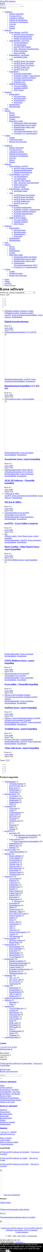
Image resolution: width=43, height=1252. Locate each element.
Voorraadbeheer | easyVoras (19, 41)
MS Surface (13, 817)
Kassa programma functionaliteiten (24, 315)
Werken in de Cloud (7, 1102)
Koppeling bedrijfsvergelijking (25, 78)
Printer (7, 986)
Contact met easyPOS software (12, 1228)
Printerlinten (13, 1025)
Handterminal (14, 802)
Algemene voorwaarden (14, 1230)
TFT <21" (13, 977)
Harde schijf (13, 815)
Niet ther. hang (14, 864)
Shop (6, 109)
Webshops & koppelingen (9, 1098)
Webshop (12, 848)
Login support (5, 1140)
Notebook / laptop (15, 911)
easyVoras (13, 833)
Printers (3, 1120)
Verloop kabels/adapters (17, 932)
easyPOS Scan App (21, 69)
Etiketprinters (14, 885)
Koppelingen (14, 72)
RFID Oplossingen (21, 51)
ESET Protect (19, 90)
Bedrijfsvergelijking (16, 961)
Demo (2, 1085)
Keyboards (13, 903)
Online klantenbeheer (17, 852)
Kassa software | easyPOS (18, 32)
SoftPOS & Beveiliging (17, 84)
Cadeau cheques (15, 967)
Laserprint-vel (14, 862)
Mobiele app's (14, 845)
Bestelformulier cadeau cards (24, 127)
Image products (14, 891)
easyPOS (8, 315)
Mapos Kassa (14, 942)
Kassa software (14, 839)
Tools (11, 926)
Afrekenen (19, 1242)
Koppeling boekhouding (22, 74)
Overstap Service (15, 16)
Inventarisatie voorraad (26, 837)
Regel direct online (16, 121)
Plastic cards (13, 1023)
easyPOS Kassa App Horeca (24, 65)
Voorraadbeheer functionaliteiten (25, 835)
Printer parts (13, 996)
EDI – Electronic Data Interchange (26, 49)
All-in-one (17, 901)
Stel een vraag (5, 1069)
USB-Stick (13, 930)
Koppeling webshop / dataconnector (27, 76)
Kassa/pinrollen (14, 1015)
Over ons (12, 24)
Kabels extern (14, 893)
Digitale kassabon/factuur (23, 39)
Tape (11, 1029)
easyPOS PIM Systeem (22, 47)
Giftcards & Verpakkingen (18, 22)
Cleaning (12, 1010)
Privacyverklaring (30, 1230)
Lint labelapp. (14, 1017)
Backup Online (5, 1096)
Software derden (15, 916)
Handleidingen (14, 117)
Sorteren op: (4, 292)
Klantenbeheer (17, 317)
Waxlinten (13, 1035)
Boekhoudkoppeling (12, 453)
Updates (12, 119)
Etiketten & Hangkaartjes (18, 20)
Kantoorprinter (14, 990)
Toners (11, 1033)
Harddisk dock (14, 887)
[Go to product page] (24, 312)
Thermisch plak (14, 874)
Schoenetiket (13, 870)
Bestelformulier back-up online (25, 125)
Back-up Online (19, 53)
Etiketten (8, 854)
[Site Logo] (7, 1)
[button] (2, 3)
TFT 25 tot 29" (14, 982)
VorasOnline (13, 792)
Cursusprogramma (6, 1144)
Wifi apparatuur (14, 936)
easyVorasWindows (21, 43)
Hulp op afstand (6, 1138)
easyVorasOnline (20, 45)
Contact (7, 135)
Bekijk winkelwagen (7, 1242)
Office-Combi (14, 994)
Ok (7, 1251)
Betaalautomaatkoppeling (23, 36)
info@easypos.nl (6, 1049)
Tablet (11, 827)
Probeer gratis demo (16, 14)
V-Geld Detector (15, 957)
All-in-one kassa (20, 96)
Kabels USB (13, 895)
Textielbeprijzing (15, 1031)
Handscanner (14, 800)
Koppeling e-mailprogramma (19, 969)
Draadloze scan (14, 798)
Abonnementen (10, 782)
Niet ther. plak (14, 866)
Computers (8, 806)
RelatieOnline (14, 790)
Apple (11, 810)
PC (10, 823)
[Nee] (10, 1251)
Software (8, 30)
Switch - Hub (14, 922)
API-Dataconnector (16, 784)
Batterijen (12, 881)
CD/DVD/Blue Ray (16, 1008)
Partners (12, 28)
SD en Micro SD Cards (17, 914)
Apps (11, 59)
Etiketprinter (13, 988)
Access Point (14, 878)
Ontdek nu (8, 12)
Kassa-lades (18, 102)
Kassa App (13, 788)
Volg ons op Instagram (12, 1195)
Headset (12, 889)
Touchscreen (13, 984)
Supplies (8, 1006)
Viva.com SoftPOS (21, 86)
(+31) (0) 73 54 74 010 (8, 1047)
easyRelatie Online (20, 57)
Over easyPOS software (33, 1228)
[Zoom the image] (21, 1203)
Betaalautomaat (14, 107)
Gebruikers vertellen (16, 18)
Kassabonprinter (15, 992)
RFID (11, 804)
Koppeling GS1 (19, 82)
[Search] (23, 6)
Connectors (13, 883)
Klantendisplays (19, 100)
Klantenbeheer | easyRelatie (19, 55)
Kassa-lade (13, 897)
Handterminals (14, 105)
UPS (11, 928)
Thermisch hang (15, 872)
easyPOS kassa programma (23, 34)
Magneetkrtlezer (15, 955)
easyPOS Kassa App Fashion (24, 61)
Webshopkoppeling (16, 973)
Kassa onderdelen (15, 949)
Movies (12, 113)
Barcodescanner (10, 794)
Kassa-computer (10, 938)
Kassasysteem (14, 94)
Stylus (11, 920)
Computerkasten (15, 812)
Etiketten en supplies (7, 1122)
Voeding (12, 829)
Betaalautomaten (6, 1118)
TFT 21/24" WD (15, 979)
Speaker (12, 918)
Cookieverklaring (21, 1232)
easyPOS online (10, 850)
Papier (11, 1021)
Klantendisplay (14, 953)
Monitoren (8, 975)
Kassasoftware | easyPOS (9, 1090)
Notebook (12, 819)
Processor (12, 825)
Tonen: (3, 295)
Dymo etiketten (14, 858)
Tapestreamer (14, 924)
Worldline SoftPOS (21, 88)
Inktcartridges (14, 1012)
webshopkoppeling (11, 1037)
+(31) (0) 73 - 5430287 (8, 1132)
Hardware (8, 92)
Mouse (11, 907)
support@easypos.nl (7, 1134)
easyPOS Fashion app (22, 67)
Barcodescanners (20, 98)
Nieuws (12, 26)
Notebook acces (15, 821)
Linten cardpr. (14, 1019)
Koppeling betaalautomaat (23, 80)
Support (7, 111)
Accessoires (13, 796)
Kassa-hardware (10, 944)
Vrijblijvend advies (16, 140)
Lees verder (9, 328)
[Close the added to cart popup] (24, 1242)
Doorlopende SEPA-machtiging (25, 123)
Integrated (12, 1002)
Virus (11, 1004)
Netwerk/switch (15, 909)
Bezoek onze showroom (18, 142)
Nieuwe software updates (9, 1142)
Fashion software (6, 1088)
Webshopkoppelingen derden (10, 1100)
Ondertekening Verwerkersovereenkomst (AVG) (26, 130)
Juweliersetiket (14, 860)
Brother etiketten (15, 856)
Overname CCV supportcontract (25, 133)
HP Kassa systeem (15, 940)
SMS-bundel (13, 1027)
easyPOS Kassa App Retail (23, 63)
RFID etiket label (15, 868)
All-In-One (13, 808)
